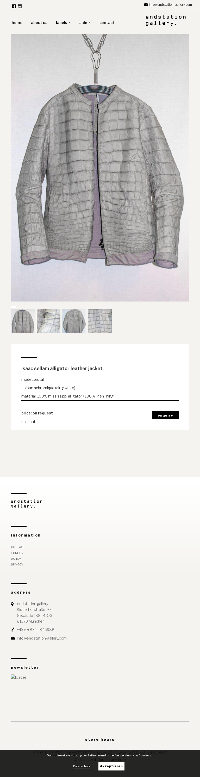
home (17, 22)
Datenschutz (81, 766)
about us (39, 22)
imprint (17, 552)
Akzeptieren (111, 766)
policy (16, 558)
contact (106, 22)
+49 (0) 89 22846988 (35, 629)
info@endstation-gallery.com (170, 5)
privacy (17, 564)
